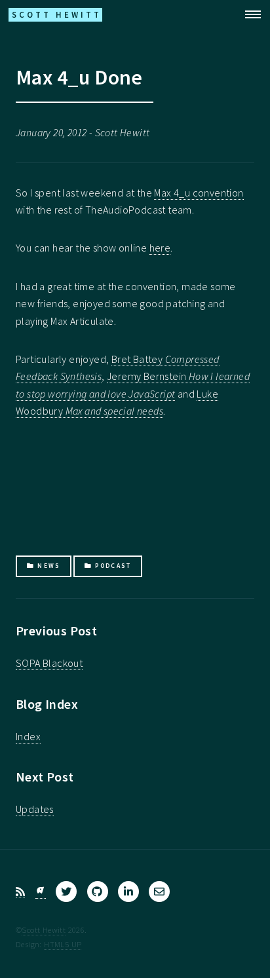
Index (28, 736)
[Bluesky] (40, 892)
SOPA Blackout (49, 662)
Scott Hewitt (44, 929)
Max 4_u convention (198, 192)
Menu (249, 14)
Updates (35, 809)
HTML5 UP (62, 944)
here (160, 247)
